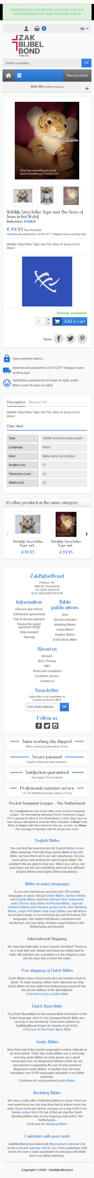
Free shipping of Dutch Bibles (47, 970)
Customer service (47, 676)
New (65, 614)
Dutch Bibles (55, 895)
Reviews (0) (38, 402)
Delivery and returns (29, 609)
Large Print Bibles (30, 911)
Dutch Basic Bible (65, 639)
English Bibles (65, 634)
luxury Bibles (57, 911)
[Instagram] (55, 726)
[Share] (58, 339)
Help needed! (29, 632)
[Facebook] (39, 726)
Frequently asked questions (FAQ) (29, 625)
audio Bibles (66, 1080)
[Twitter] (47, 726)
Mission (47, 656)
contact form (29, 1112)
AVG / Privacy (47, 661)
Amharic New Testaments (66, 899)
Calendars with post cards (47, 1136)
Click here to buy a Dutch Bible (47, 994)
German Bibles (75, 895)
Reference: (15, 221)
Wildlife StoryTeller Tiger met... (28, 543)
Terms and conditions (47, 671)
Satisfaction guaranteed (29, 614)
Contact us (47, 681)
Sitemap (29, 637)
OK (86, 63)
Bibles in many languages (47, 883)
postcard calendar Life (70, 1144)
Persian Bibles (60, 903)
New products (77, 75)
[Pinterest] (81, 339)
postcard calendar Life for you (36, 1148)
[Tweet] (70, 339)
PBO (47, 666)
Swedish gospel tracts (51, 907)
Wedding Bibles (65, 624)
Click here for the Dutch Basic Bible (47, 1029)
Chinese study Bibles (31, 903)
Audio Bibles (65, 629)
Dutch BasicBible (47, 1006)
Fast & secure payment (29, 619)
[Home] (8, 75)
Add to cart (74, 321)
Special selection (65, 619)
